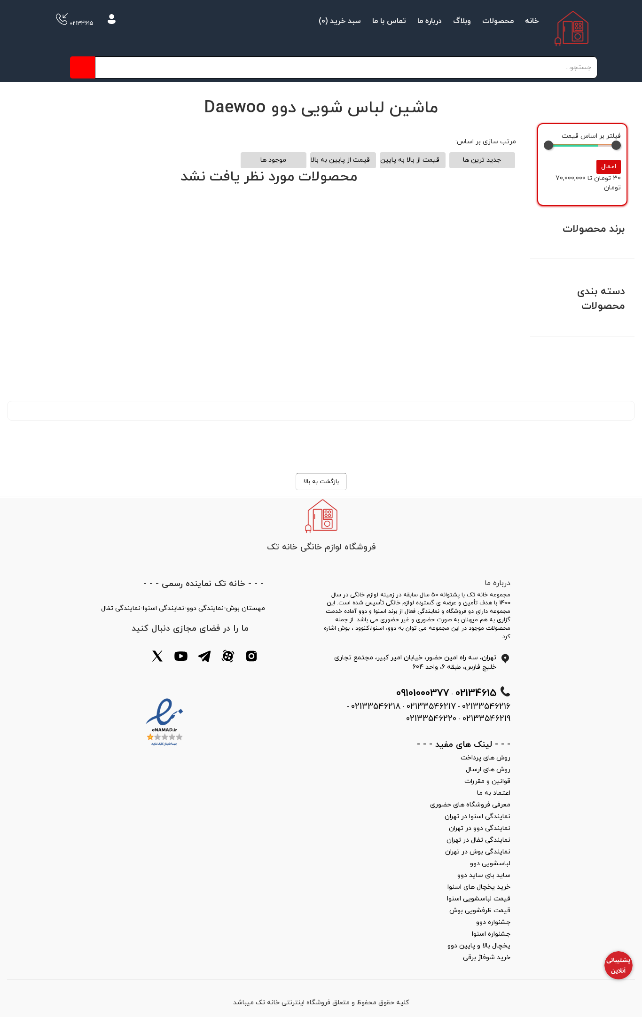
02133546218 (375, 706)
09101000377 (422, 693)
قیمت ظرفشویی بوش (479, 910)
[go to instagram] (251, 657)
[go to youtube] (181, 657)
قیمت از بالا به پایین (409, 160)
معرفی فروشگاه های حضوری (470, 804)
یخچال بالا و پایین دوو (478, 945)
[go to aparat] (228, 657)
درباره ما (429, 21)
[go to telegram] (204, 657)
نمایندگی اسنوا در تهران (477, 816)
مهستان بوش (245, 608)
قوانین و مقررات (487, 781)
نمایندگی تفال (121, 608)
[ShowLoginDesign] (111, 20)
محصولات (498, 21)
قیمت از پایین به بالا (340, 160)
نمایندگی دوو (205, 608)
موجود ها (273, 160)
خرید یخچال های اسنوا (478, 887)
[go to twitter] (157, 657)
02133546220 (431, 719)
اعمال (608, 166)
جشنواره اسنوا (491, 934)
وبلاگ (462, 21)
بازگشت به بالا (321, 481)
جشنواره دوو (493, 922)
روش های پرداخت (485, 757)
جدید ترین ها (482, 160)
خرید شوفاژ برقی (486, 957)
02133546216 (486, 706)
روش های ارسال (488, 769)
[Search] (82, 67)
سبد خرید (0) (340, 21)
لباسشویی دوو (490, 863)
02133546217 (431, 706)
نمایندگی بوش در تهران (477, 851)
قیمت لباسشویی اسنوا (478, 898)
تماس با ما (389, 21)
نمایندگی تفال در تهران (478, 840)
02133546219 (486, 719)
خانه (532, 21)
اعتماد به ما (493, 793)
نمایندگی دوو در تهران (479, 828)
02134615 (81, 23)
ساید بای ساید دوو (483, 875)
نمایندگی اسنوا (163, 608)
